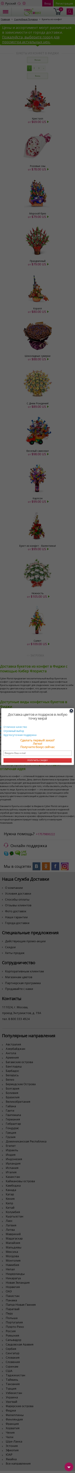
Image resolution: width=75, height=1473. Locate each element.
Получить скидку (37, 760)
